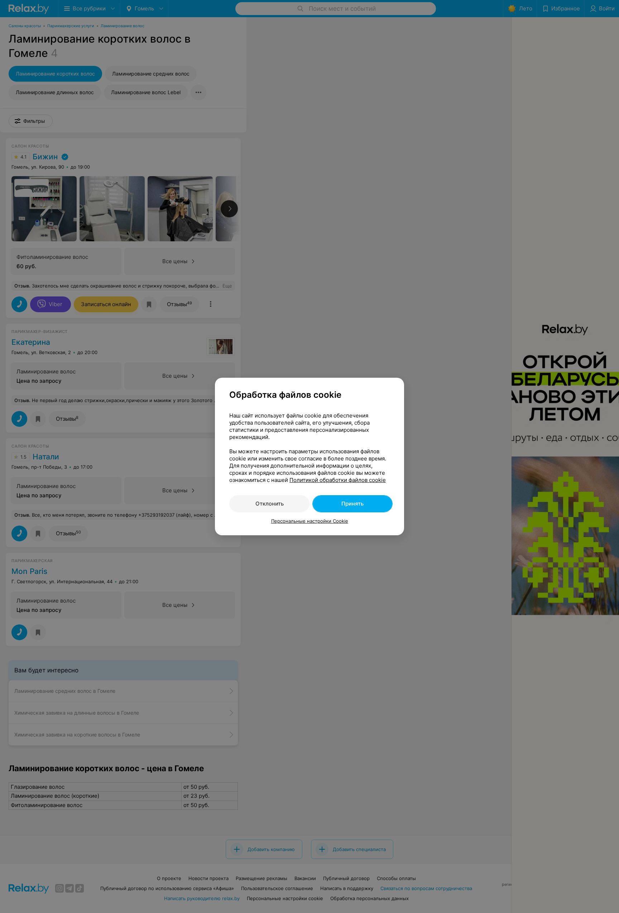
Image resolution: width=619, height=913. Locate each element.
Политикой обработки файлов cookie (337, 480)
